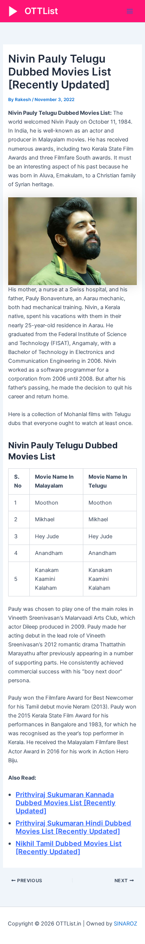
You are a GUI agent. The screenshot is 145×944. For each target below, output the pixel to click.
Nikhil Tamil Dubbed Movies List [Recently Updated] (69, 847)
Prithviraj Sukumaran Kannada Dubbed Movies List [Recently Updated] (66, 802)
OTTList (41, 11)
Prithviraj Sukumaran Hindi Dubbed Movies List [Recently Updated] (73, 827)
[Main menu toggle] (130, 11)
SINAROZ (125, 923)
